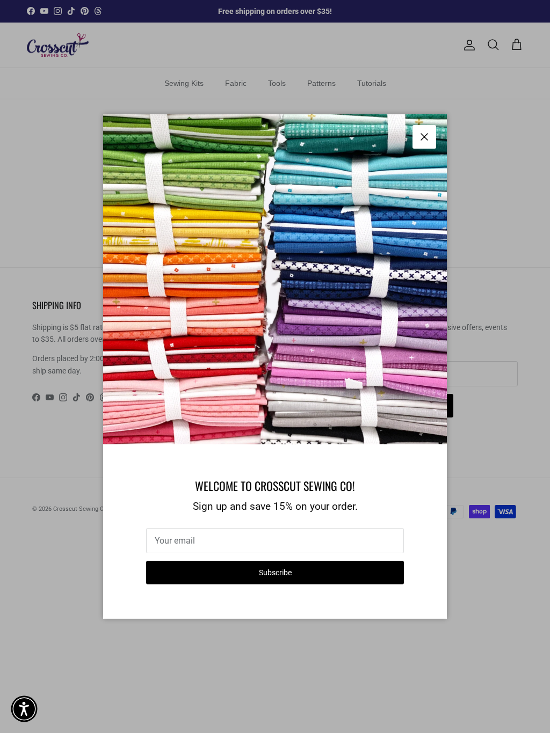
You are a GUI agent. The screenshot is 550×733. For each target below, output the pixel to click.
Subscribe (275, 572)
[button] (24, 708)
